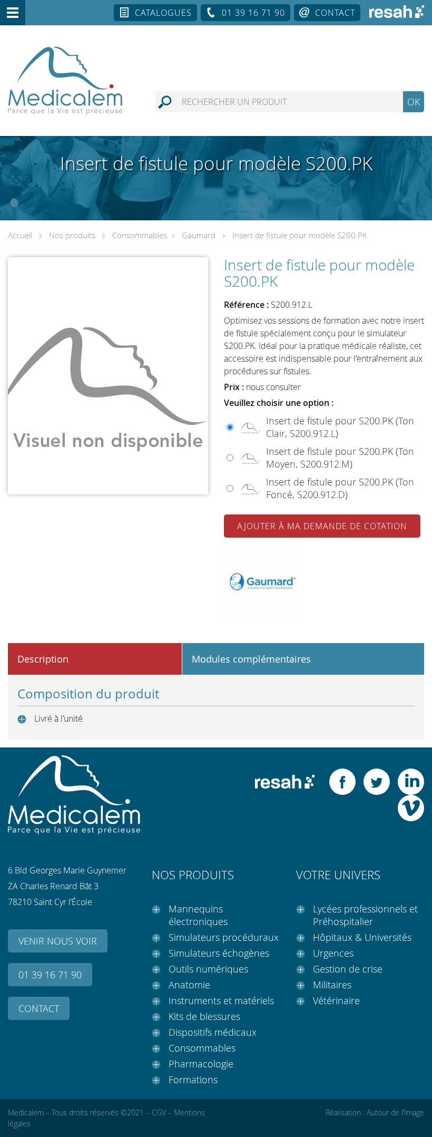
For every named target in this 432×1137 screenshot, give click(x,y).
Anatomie (189, 984)
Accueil (20, 235)
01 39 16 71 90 (253, 12)
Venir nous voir (57, 941)
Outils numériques (208, 969)
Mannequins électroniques (198, 915)
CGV (159, 1112)
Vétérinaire (336, 1000)
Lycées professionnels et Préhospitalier (365, 915)
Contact (335, 12)
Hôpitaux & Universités (362, 937)
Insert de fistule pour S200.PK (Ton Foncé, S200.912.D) (340, 488)
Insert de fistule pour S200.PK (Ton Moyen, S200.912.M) (340, 457)
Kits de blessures (204, 1016)
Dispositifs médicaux (213, 1032)
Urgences (333, 953)
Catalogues (163, 12)
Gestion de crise (347, 969)
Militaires (332, 984)
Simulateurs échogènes (219, 953)
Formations (193, 1079)
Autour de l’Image (395, 1112)
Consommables (139, 235)
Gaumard (198, 235)
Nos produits (72, 235)
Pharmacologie (201, 1063)
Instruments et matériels (221, 1000)
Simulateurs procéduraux (224, 937)
